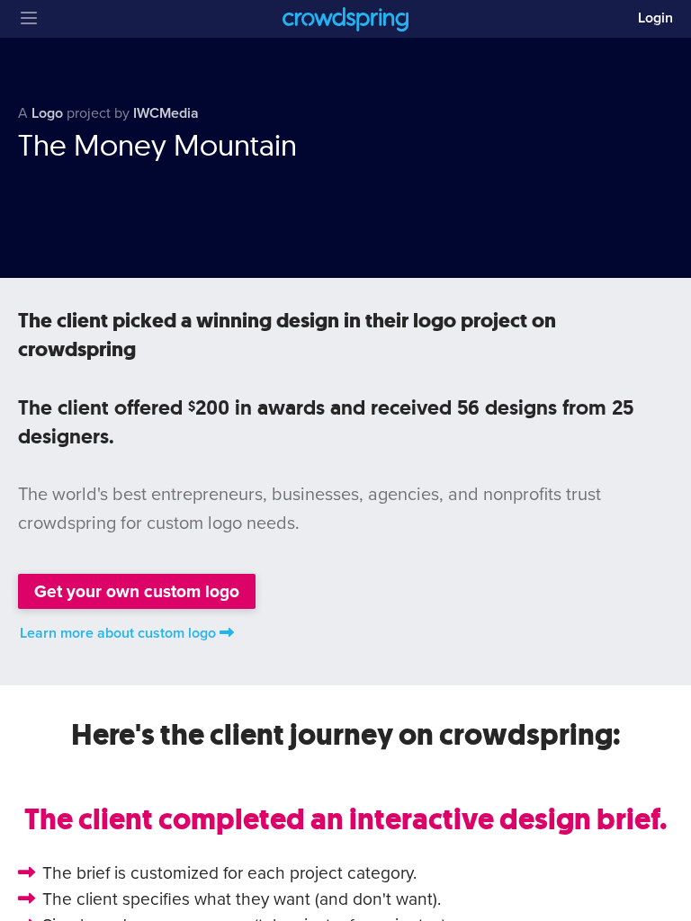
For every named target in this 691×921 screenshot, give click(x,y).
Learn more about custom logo (118, 633)
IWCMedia (166, 113)
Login (655, 18)
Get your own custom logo (136, 591)
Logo (47, 113)
